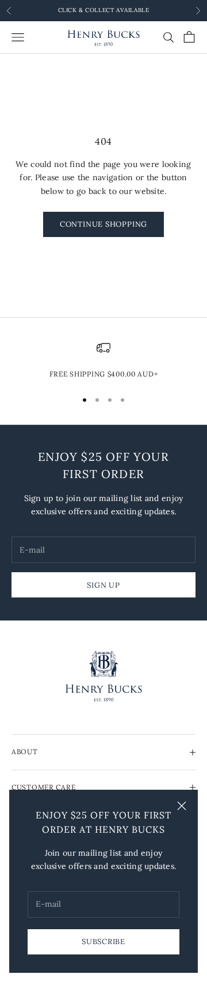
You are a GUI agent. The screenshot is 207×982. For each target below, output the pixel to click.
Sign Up (103, 585)
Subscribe (103, 941)
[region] (103, 360)
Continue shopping (103, 224)
